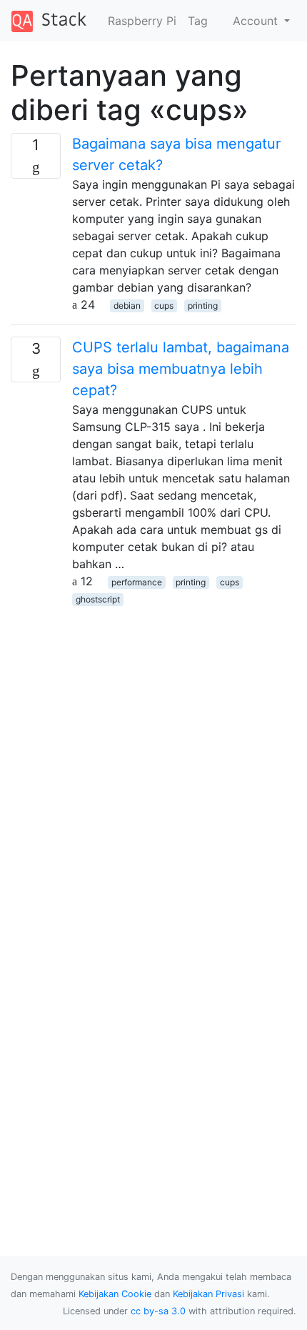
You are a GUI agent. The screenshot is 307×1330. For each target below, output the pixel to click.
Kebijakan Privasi (208, 1294)
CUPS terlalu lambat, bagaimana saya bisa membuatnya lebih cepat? (180, 369)
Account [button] (257, 21)
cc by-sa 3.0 (158, 1311)
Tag (198, 21)
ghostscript (98, 599)
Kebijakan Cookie (115, 1294)
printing (203, 305)
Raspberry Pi (142, 21)
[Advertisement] (153, 760)
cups (163, 305)
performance (136, 582)
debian (127, 305)
